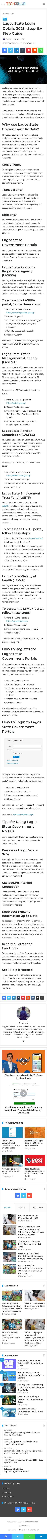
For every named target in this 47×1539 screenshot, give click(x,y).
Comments (38, 1207)
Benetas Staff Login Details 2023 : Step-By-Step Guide (34, 1143)
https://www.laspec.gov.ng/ (18, 475)
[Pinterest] (23, 998)
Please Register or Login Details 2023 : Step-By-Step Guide (30, 1363)
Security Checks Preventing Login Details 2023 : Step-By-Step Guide (31, 1387)
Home (6, 14)
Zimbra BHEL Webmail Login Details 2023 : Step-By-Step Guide (11, 1144)
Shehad (8, 39)
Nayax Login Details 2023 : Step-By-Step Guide (11, 1171)
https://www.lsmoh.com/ (17, 621)
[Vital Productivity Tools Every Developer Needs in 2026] (9, 1245)
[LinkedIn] (14, 998)
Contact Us (6, 1492)
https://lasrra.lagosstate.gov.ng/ (20, 312)
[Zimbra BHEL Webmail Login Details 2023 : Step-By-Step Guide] (12, 1132)
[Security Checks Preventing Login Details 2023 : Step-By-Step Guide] (9, 1388)
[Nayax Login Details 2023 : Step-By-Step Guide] (12, 1160)
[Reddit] (28, 998)
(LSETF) (5, 506)
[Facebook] (4, 998)
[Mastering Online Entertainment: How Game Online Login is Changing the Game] (9, 1269)
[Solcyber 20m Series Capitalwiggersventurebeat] (9, 1412)
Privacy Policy (7, 1496)
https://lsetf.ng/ (36, 538)
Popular (21, 1207)
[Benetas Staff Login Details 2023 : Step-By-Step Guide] (35, 1132)
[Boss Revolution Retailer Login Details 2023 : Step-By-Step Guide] (35, 1160)
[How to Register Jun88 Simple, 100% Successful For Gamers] (9, 1376)
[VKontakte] (33, 998)
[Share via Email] (37, 998)
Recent (7, 1207)
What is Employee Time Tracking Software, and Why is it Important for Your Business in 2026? (35, 1337)
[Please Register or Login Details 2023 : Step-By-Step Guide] (9, 1364)
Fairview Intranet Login (23, 814)
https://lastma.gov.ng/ (15, 403)
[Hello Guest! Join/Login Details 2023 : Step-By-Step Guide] (9, 1400)
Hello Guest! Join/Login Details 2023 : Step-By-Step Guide (30, 1399)
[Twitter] (9, 998)
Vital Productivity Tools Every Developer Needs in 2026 (30, 1244)
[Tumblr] (18, 998)
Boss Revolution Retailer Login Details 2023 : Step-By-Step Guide (34, 1172)
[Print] (42, 998)
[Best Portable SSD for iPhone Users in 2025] (9, 1219)
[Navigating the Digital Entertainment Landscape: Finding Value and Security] (9, 1257)
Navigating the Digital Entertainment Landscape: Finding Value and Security (30, 1256)
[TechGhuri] (16, 4)
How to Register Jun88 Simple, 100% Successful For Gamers (31, 1375)
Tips (12, 14)
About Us (5, 1489)
